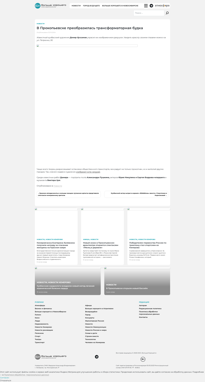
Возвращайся (91, 312)
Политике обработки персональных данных (26, 375)
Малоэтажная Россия (94, 321)
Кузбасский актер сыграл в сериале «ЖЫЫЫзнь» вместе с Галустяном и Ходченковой (139, 194)
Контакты (143, 317)
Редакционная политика (150, 308)
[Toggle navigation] (146, 5)
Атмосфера (40, 305)
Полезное (39, 333)
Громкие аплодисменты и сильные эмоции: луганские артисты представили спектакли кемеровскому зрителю (68, 194)
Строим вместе (92, 336)
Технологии (90, 339)
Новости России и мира (95, 330)
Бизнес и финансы (43, 308)
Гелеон (38, 315)
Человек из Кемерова (95, 342)
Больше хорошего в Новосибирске (120, 6)
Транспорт (39, 342)
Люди (37, 321)
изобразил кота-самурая (88, 172)
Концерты (89, 318)
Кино (37, 318)
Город (87, 315)
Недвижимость (41, 324)
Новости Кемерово (54, 239)
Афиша (86, 239)
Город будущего (91, 6)
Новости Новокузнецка (95, 327)
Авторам (143, 305)
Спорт (37, 336)
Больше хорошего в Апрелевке (99, 308)
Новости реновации (44, 330)
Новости (76, 6)
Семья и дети (91, 333)
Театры (38, 339)
